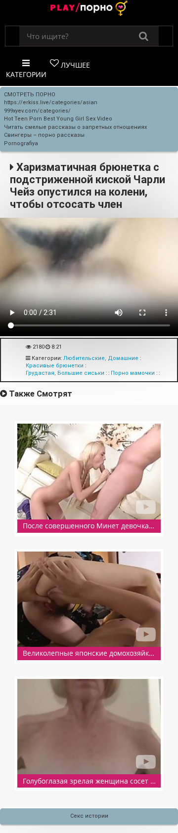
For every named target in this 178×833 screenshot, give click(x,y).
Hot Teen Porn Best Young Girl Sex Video (58, 119)
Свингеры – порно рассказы (44, 135)
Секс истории (89, 816)
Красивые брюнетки (55, 365)
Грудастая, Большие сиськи (65, 373)
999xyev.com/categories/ (37, 111)
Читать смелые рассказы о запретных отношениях (75, 127)
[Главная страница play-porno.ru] (89, 9)
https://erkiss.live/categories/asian (50, 102)
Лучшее (74, 65)
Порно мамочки (133, 373)
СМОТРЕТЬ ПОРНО (29, 94)
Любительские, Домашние (100, 358)
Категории (26, 74)
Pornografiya (21, 143)
